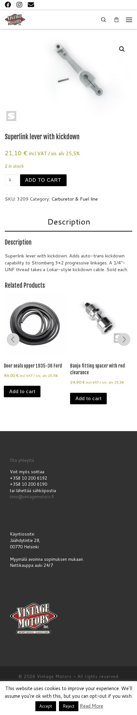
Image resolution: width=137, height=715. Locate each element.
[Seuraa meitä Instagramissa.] (19, 4)
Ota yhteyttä (22, 460)
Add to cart (43, 180)
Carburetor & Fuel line (74, 198)
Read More (91, 706)
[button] (122, 49)
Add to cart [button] (22, 391)
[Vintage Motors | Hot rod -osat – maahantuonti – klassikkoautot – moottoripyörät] (15, 19)
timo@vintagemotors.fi (32, 496)
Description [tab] (68, 221)
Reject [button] (69, 706)
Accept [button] (45, 706)
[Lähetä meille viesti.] (31, 4)
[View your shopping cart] (116, 19)
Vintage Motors (54, 676)
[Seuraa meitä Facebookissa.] (8, 4)
